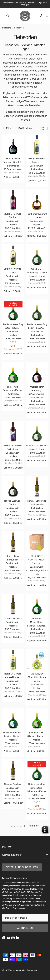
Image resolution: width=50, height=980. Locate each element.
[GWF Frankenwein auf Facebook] (3, 937)
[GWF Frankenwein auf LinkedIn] (17, 937)
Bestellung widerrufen (22, 867)
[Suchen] (9, 16)
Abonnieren (25, 928)
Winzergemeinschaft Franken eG (23, 970)
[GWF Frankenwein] (25, 16)
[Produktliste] (46, 128)
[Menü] (3, 16)
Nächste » (33, 825)
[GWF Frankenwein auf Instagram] (13, 937)
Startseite (6, 27)
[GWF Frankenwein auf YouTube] (8, 937)
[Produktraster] (42, 128)
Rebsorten (19, 27)
